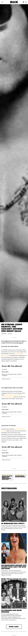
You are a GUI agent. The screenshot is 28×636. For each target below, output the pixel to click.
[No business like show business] (14, 593)
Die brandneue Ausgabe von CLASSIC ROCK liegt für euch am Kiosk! (13, 567)
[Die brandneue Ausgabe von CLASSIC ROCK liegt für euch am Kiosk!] (14, 548)
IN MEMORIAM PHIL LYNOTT (12, 523)
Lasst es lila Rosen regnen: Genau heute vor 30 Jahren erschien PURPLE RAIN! (7, 478)
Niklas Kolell (4, 333)
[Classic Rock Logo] (14, 2)
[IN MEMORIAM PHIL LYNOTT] (14, 506)
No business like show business (11, 611)
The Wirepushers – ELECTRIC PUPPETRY (20, 476)
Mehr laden (14, 627)
